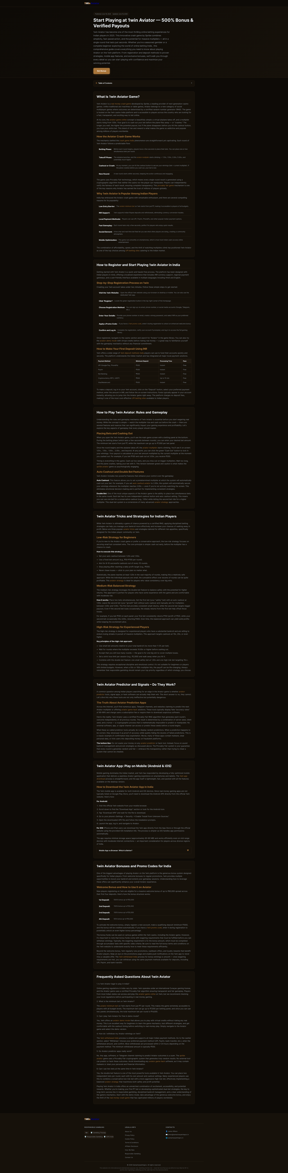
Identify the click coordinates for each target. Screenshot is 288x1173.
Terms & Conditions (132, 1142)
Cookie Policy (129, 1139)
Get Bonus (101, 71)
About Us (128, 1131)
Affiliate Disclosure (131, 1146)
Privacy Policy (129, 1135)
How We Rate (129, 1150)
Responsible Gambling (93, 1137)
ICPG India (108, 1137)
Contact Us (129, 1157)
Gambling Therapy (98, 1133)
